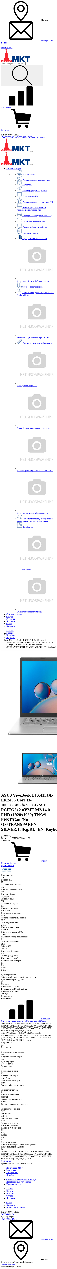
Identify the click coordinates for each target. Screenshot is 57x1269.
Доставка (10, 621)
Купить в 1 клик (8, 863)
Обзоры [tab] (42, 1021)
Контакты (10, 626)
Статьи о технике (14, 614)
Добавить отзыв (8, 1161)
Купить (44, 861)
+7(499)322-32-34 (9, 137)
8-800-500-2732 (24, 137)
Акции (9, 1189)
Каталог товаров (13, 168)
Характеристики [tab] (18, 1021)
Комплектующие (14, 1184)
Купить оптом (7, 865)
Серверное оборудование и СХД (21, 1179)
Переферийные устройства (18, 1182)
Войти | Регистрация (15, 1207)
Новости (10, 1193)
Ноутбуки (10, 1175)
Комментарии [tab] (32, 1021)
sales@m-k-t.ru (47, 40)
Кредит (9, 1191)
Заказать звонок (38, 137)
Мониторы (11, 1170)
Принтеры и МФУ (14, 1168)
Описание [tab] (5, 1021)
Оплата (9, 1196)
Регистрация (6, 47)
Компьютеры (12, 1172)
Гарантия (10, 619)
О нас (9, 624)
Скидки (9, 616)
